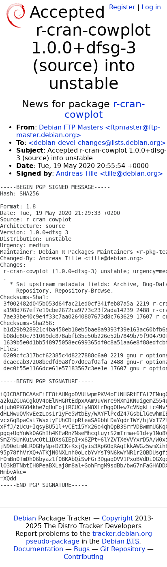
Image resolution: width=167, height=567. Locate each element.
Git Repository (122, 549)
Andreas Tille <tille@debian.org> (109, 173)
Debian (24, 518)
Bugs (82, 549)
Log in (151, 7)
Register (122, 7)
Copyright (117, 518)
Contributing (83, 557)
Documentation (38, 549)
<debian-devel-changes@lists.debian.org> (97, 143)
